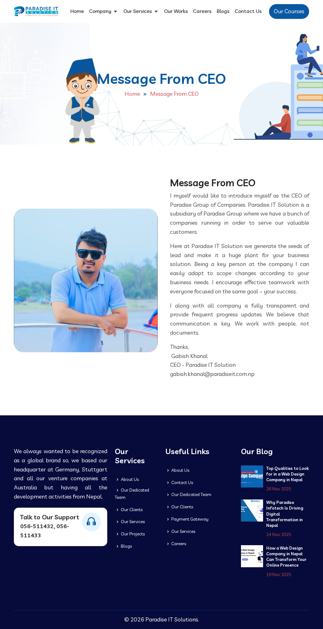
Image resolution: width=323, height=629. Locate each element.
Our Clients (131, 509)
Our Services (138, 11)
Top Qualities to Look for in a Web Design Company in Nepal (287, 474)
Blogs (223, 11)
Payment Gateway (189, 519)
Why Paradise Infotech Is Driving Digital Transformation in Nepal (284, 514)
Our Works (176, 11)
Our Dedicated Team (132, 493)
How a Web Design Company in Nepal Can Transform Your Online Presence (286, 556)
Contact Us (248, 11)
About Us (129, 479)
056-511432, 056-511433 (44, 530)
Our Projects (132, 534)
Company (101, 11)
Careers (202, 11)
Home (77, 11)
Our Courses (289, 11)
